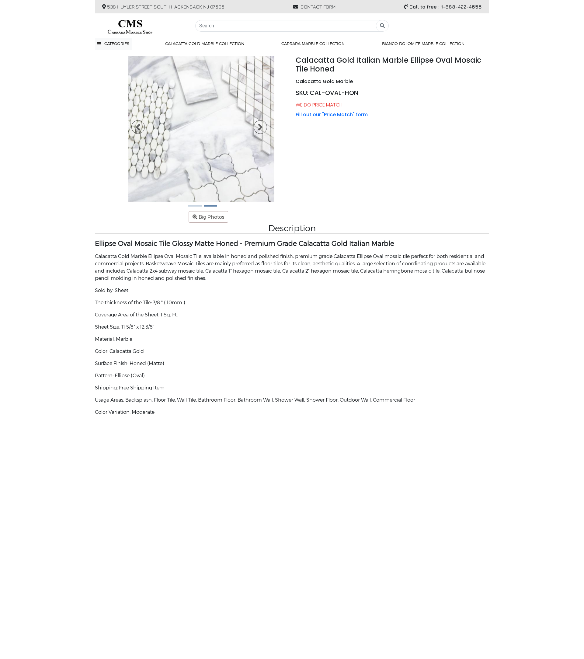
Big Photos (210, 217)
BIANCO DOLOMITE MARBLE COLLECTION (423, 43)
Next (257, 129)
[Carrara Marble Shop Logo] (141, 26)
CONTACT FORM (318, 6)
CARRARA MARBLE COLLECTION (313, 43)
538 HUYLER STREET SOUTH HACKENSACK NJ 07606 (165, 6)
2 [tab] (207, 208)
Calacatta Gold (126, 351)
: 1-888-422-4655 (445, 6)
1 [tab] (191, 208)
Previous (134, 129)
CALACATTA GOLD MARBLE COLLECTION (204, 43)
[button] (113, 43)
